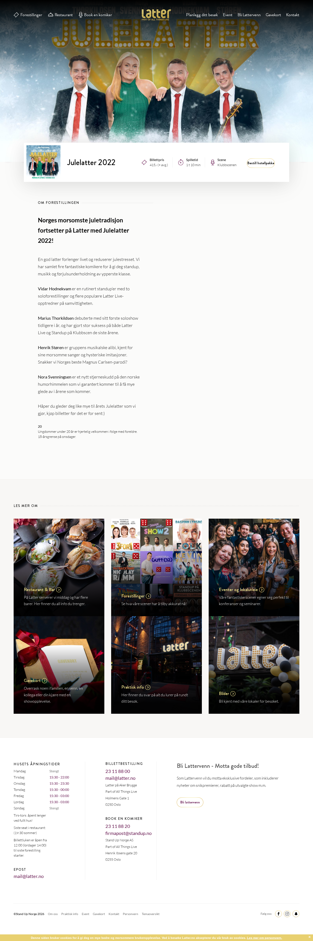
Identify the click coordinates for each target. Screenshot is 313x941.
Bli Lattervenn (249, 15)
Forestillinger (31, 15)
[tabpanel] (156, 81)
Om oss (53, 914)
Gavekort (273, 15)
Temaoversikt (150, 914)
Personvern (131, 914)
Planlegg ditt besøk (202, 15)
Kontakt (292, 15)
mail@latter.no (29, 876)
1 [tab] (157, 130)
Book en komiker (98, 15)
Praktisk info (70, 914)
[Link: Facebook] (278, 913)
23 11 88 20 (117, 826)
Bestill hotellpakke (260, 163)
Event (228, 15)
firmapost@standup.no (128, 833)
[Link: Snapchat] (295, 913)
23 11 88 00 (117, 771)
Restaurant (64, 15)
